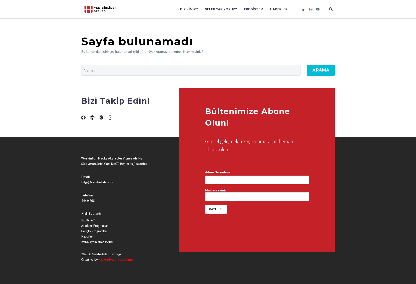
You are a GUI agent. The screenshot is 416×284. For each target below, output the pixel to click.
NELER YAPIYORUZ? (221, 9)
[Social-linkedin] (304, 9)
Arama (320, 70)
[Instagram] (310, 9)
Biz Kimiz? (189, 9)
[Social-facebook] (297, 9)
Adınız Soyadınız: (218, 172)
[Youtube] (317, 9)
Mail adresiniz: (216, 190)
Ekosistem (253, 9)
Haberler (279, 9)
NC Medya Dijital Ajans (115, 259)
